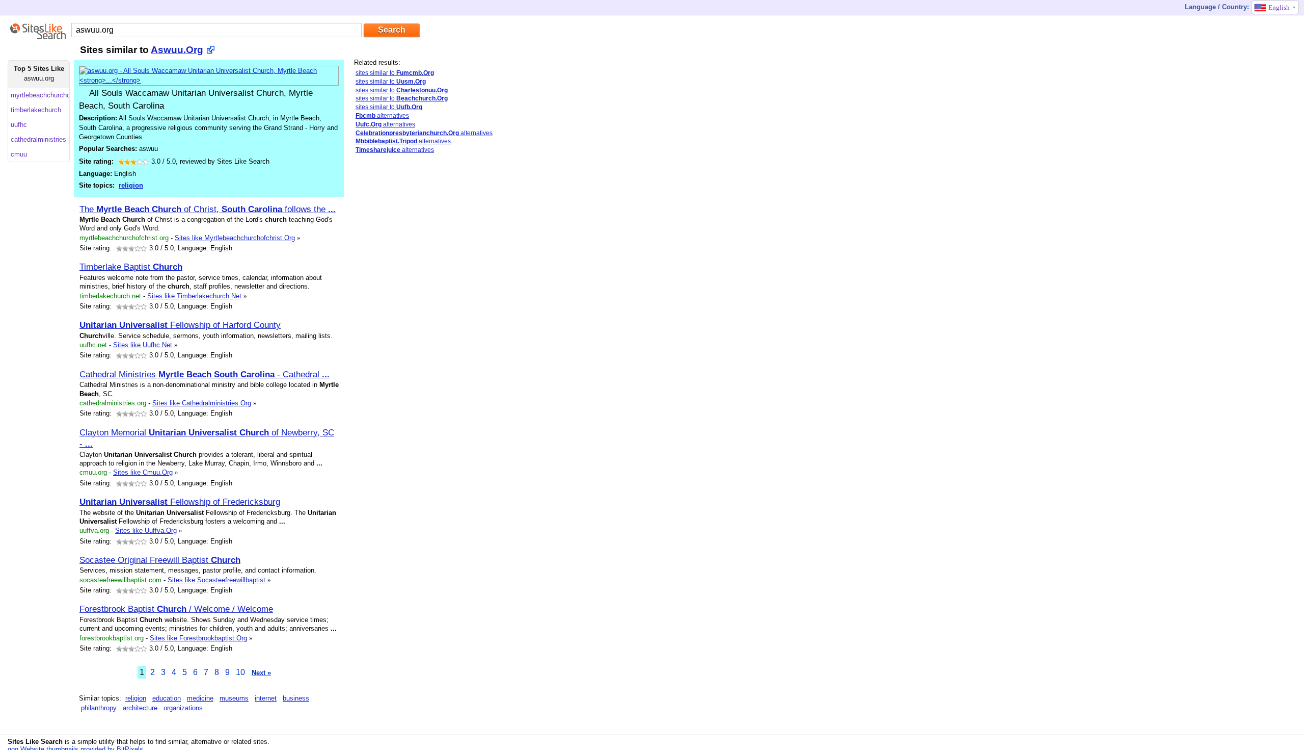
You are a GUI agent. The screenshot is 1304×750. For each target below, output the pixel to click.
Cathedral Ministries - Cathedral (204, 374)
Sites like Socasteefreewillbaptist (216, 580)
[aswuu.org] (209, 80)
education (166, 698)
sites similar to (395, 72)
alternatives (382, 115)
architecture (140, 708)
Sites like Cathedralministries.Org (201, 403)
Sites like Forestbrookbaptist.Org (198, 638)
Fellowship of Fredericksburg (179, 502)
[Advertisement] (395, 323)
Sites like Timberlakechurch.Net (194, 296)
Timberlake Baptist (130, 267)
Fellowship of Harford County (180, 325)
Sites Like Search (35, 741)
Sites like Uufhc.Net (142, 345)
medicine (200, 698)
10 (240, 672)
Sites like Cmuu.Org (143, 472)
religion (131, 185)
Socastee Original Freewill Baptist (159, 560)
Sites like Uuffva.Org (146, 530)
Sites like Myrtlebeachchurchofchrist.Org (235, 238)
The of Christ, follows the (207, 209)
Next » (261, 673)
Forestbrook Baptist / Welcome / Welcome (176, 609)
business (296, 698)
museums (234, 698)
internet (266, 698)
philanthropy (99, 708)
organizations (183, 708)
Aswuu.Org (177, 49)
